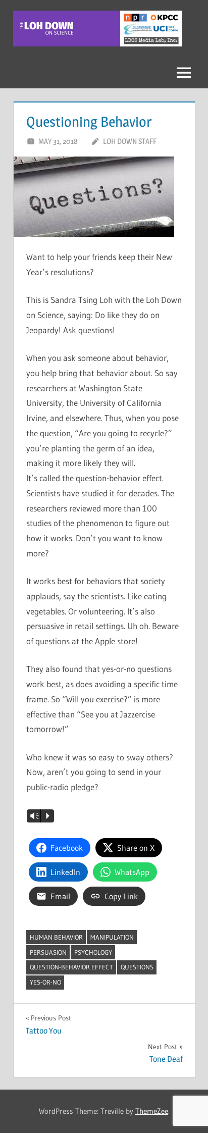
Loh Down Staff (130, 141)
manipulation (112, 937)
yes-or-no (45, 982)
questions (137, 967)
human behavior (56, 937)
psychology (93, 952)
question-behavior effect (71, 967)
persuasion (48, 952)
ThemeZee (151, 1111)
